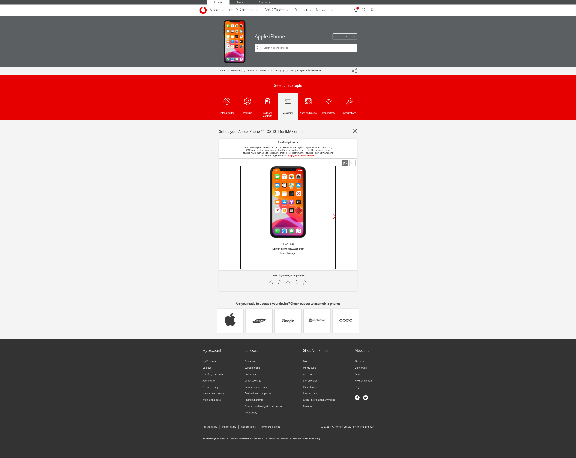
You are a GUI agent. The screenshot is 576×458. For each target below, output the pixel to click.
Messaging (279, 70)
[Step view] (345, 163)
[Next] (334, 216)
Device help (236, 70)
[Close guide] (354, 131)
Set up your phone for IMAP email (305, 70)
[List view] (353, 163)
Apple (251, 70)
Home (222, 70)
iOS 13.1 (343, 36)
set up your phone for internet (301, 155)
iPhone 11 (264, 70)
